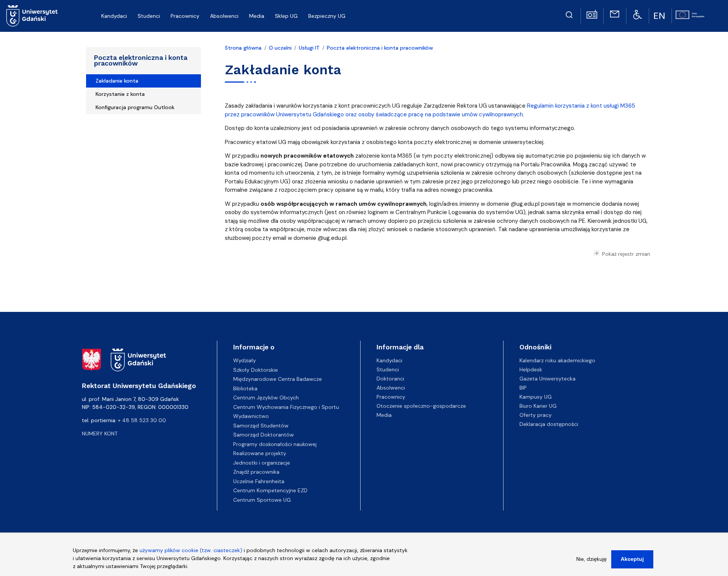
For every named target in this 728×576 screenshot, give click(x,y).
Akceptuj (632, 559)
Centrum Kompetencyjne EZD (270, 490)
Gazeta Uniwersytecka (547, 378)
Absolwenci (391, 387)
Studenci (388, 369)
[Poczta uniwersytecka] (614, 13)
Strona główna (243, 47)
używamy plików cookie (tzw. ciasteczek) (191, 550)
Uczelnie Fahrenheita (258, 481)
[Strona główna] (32, 15)
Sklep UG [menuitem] (286, 16)
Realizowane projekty (259, 453)
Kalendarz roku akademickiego (557, 360)
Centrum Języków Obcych (266, 397)
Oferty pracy (535, 415)
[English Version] (660, 16)
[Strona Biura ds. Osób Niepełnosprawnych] (637, 14)
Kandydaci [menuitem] (114, 16)
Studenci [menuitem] (149, 16)
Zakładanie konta (117, 80)
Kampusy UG (535, 396)
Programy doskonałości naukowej (275, 444)
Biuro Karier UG (538, 405)
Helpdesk (530, 369)
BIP (523, 387)
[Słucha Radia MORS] (592, 13)
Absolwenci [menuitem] (224, 16)
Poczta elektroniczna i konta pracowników (140, 60)
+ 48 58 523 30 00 (142, 420)
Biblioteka (245, 388)
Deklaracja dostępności (548, 424)
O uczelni (280, 47)
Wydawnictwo (251, 416)
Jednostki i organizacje (261, 462)
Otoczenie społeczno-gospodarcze (421, 405)
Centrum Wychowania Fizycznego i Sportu (286, 407)
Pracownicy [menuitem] (185, 16)
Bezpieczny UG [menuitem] (326, 16)
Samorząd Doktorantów (263, 434)
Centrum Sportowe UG (262, 499)
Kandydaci (389, 360)
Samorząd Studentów (261, 425)
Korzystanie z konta (120, 94)
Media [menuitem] (256, 16)
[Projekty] (690, 14)
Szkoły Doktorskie (255, 369)
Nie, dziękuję (591, 559)
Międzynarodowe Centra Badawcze (277, 379)
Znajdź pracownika (256, 471)
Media (384, 415)
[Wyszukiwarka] (569, 13)
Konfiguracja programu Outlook (135, 107)
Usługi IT (309, 47)
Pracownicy (391, 396)
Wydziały (244, 360)
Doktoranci (390, 378)
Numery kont (100, 433)
